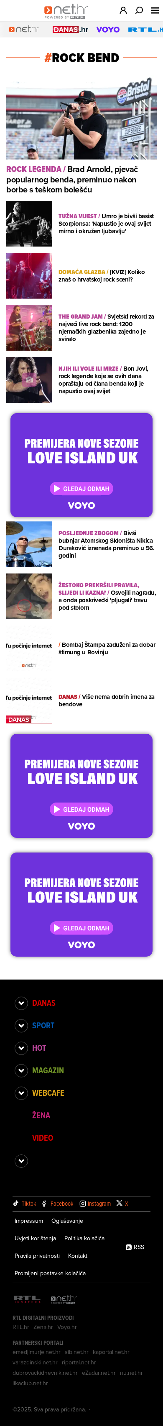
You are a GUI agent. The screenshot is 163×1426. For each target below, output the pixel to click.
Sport (43, 1025)
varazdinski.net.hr (35, 1362)
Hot (39, 1048)
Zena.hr (43, 1327)
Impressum (29, 1221)
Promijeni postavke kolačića (50, 1273)
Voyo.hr (67, 1327)
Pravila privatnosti (37, 1255)
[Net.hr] (64, 1300)
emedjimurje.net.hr (37, 1352)
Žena (41, 1115)
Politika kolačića (84, 1238)
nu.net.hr (131, 1373)
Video (42, 1138)
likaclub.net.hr (30, 1383)
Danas (44, 1003)
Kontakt (77, 1255)
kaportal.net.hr (111, 1352)
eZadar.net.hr (99, 1373)
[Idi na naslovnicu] (68, 19)
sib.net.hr (77, 1352)
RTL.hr (21, 1327)
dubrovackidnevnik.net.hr (45, 1373)
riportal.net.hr (79, 1362)
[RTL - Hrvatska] (27, 1300)
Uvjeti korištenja (35, 1238)
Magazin (48, 1070)
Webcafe (48, 1093)
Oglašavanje (67, 1221)
